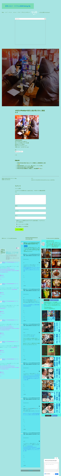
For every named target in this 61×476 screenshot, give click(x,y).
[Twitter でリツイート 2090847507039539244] (24, 278)
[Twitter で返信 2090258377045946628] (24, 455)
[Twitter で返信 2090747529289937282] (24, 310)
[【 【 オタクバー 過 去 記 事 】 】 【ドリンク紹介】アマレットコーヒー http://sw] (56, 263)
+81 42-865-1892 (29, 238)
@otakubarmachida (26, 259)
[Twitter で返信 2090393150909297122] (24, 418)
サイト (16, 215)
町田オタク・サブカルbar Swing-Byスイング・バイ (10, 262)
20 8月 (24, 406)
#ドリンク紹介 (29, 269)
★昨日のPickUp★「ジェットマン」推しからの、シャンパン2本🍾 (30, 165)
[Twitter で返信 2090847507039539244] (24, 275)
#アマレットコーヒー (33, 377)
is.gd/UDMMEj (14, 289)
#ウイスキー (34, 267)
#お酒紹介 (27, 268)
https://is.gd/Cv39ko (27, 267)
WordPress (57, 238)
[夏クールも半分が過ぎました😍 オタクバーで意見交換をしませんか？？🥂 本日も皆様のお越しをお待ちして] (56, 253)
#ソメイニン (32, 449)
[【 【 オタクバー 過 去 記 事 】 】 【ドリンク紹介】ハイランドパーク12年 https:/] (46, 253)
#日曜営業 (27, 305)
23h (23, 297)
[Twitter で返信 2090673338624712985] (24, 349)
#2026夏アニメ (31, 304)
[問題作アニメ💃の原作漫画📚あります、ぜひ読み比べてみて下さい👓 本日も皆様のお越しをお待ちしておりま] (46, 283)
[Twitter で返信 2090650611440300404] (24, 383)
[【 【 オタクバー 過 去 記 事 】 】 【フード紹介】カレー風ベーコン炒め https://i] (56, 273)
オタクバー (33, 179)
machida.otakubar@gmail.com (31, 237)
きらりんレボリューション (45, 179)
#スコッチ (31, 268)
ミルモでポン (52, 179)
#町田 (36, 304)
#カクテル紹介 (34, 378)
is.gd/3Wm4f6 (14, 347)
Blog (15, 178)
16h (23, 262)
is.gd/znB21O (2, 308)
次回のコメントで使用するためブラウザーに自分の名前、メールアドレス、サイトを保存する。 (30, 221)
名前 (16, 205)
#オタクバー (25, 304)
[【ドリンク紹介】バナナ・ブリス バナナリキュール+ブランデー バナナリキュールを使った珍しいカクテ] (46, 273)
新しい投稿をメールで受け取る (22, 226)
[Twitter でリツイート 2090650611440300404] (24, 386)
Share (0, 296)
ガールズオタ (38, 179)
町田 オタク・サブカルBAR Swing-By (17, 6)
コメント (17, 194)
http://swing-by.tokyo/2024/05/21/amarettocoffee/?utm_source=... (31, 376)
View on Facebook (2, 294)
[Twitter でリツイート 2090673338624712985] (24, 351)
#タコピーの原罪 (31, 413)
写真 (3, 275)
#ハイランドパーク (35, 269)
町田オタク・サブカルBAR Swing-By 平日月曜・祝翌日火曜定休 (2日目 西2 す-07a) (31, 255)
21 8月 (24, 332)
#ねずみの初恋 (35, 414)
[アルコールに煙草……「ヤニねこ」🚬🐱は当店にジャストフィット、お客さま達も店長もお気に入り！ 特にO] (56, 293)
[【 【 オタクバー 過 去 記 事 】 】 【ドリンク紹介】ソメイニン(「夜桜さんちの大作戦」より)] (56, 283)
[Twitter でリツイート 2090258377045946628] (24, 458)
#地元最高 (37, 413)
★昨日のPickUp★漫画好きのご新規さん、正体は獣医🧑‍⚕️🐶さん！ (30, 168)
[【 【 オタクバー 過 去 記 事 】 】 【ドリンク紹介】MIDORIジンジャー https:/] (46, 293)
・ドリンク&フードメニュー (44, 12)
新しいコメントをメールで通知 (22, 224)
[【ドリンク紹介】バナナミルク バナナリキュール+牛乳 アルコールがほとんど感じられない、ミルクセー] (46, 263)
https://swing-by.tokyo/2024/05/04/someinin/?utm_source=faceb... (30, 447)
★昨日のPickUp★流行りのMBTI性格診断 (25, 167)
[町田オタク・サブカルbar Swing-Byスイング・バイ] (2, 251)
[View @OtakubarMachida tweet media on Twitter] (24, 271)
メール (16, 210)
